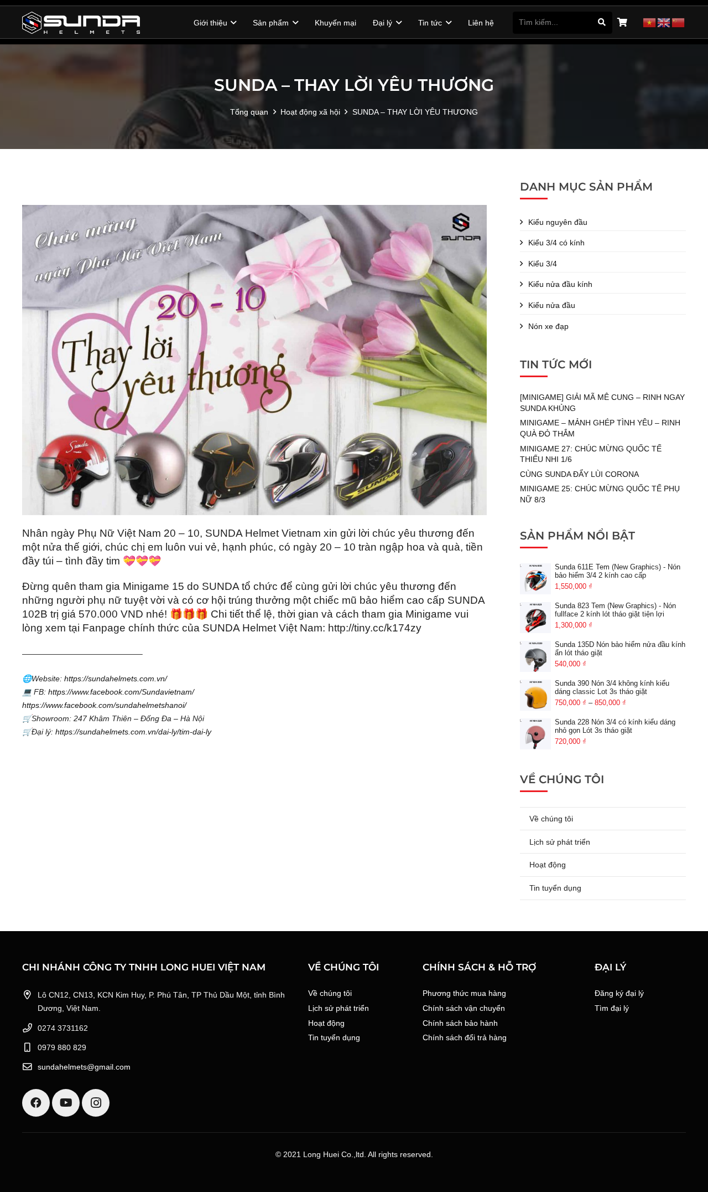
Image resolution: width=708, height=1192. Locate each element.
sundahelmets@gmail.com (84, 1066)
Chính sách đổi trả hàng (465, 1037)
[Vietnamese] (650, 22)
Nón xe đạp (548, 326)
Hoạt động (547, 864)
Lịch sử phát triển (559, 842)
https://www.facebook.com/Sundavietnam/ (121, 691)
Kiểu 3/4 (542, 263)
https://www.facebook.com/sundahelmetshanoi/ (104, 705)
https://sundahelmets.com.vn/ (115, 678)
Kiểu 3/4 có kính (556, 242)
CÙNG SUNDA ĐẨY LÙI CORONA (579, 474)
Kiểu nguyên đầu (557, 222)
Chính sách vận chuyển (464, 1008)
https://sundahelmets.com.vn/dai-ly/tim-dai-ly (133, 731)
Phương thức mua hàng (464, 993)
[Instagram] (96, 1103)
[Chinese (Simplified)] (678, 22)
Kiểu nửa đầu (551, 305)
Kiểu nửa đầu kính (560, 284)
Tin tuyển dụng (555, 887)
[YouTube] (66, 1103)
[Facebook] (36, 1103)
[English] (664, 22)
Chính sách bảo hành (460, 1023)
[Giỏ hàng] (622, 22)
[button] (232, 22)
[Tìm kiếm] (601, 22)
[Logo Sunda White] (81, 23)
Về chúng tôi (551, 818)
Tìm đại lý (612, 1008)
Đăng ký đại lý (619, 993)
